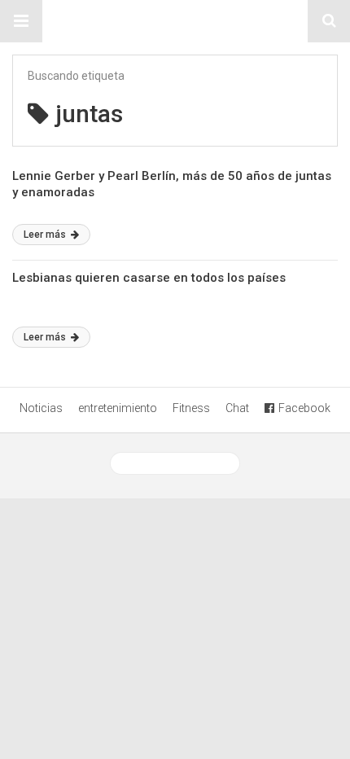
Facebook (304, 408)
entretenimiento (117, 408)
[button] (21, 21)
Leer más (46, 234)
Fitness (191, 408)
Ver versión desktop (181, 463)
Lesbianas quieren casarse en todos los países (149, 277)
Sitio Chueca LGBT (175, 21)
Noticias (41, 408)
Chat (237, 408)
